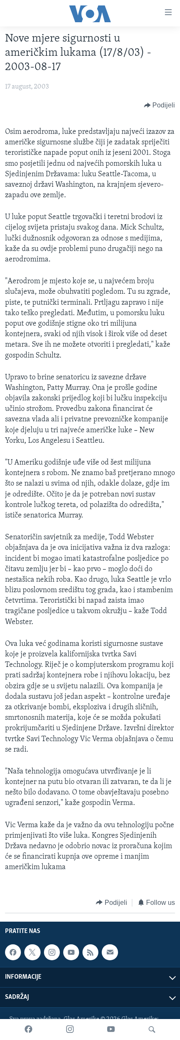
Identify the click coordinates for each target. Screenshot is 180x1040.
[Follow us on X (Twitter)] (32, 952)
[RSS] (90, 952)
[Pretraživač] (152, 1029)
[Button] (159, 105)
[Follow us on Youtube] (71, 952)
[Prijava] (110, 952)
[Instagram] (70, 1029)
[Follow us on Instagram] (52, 952)
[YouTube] (111, 1029)
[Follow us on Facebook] (13, 952)
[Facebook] (28, 1029)
